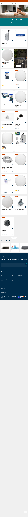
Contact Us (11, 280)
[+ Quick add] (12, 40)
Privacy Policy (3, 288)
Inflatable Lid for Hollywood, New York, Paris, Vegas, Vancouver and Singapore (20, 83)
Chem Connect (4, 230)
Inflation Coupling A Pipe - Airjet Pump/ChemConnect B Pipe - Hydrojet (7, 167)
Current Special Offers (20, 279)
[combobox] (2, 266)
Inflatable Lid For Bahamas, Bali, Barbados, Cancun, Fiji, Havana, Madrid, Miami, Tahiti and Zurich (20, 105)
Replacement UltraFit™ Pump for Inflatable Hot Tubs (6, 43)
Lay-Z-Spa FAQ (12, 275)
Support (11, 276)
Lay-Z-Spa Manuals (20, 276)
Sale (1, 275)
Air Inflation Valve (17, 124)
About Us (2, 280)
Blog (18, 280)
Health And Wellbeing (4, 279)
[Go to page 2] (16, 238)
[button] (26, 263)
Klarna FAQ (11, 279)
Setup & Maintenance (20, 275)
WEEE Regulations (3, 292)
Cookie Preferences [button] (3, 289)
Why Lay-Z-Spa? (3, 276)
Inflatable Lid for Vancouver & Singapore (7, 62)
